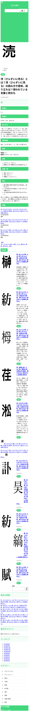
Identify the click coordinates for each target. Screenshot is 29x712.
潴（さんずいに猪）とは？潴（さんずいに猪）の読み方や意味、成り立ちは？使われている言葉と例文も (14, 232)
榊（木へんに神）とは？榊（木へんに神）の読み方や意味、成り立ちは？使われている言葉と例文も (22, 258)
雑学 (5, 702)
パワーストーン (8, 675)
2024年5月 (7, 661)
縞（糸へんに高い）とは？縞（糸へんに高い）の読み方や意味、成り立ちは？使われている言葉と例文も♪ (14, 616)
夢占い (6, 678)
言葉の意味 (7, 699)
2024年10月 (7, 651)
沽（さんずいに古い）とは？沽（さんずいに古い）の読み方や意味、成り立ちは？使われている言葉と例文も (14, 211)
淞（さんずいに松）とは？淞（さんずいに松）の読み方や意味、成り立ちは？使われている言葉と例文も (22, 407)
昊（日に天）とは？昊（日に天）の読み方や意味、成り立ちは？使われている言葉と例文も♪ (14, 606)
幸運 (5, 685)
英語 (5, 695)
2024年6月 (7, 659)
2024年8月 (7, 655)
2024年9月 (7, 653)
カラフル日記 (14, 5)
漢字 (2, 242)
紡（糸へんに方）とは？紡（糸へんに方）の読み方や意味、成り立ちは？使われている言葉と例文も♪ (22, 296)
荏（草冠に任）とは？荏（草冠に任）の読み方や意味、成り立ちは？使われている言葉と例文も (22, 371)
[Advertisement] (14, 27)
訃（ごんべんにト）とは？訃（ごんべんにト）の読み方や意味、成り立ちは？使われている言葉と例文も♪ (22, 465)
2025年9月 (7, 644)
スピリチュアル (8, 671)
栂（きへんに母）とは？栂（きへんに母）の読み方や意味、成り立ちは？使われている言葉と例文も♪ (22, 334)
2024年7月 (7, 657)
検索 (13, 586)
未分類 (6, 688)
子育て (6, 681)
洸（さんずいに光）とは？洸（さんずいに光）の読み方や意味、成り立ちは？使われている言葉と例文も (14, 221)
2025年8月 (7, 646)
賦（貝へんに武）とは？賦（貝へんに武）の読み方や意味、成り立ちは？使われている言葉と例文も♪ (22, 571)
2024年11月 (7, 649)
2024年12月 (7, 648)
